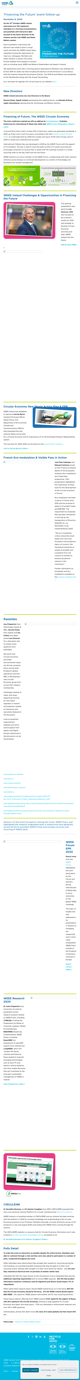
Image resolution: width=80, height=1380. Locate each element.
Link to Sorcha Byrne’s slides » (16, 448)
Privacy (49, 1375)
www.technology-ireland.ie (14, 787)
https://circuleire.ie (64, 1212)
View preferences (67, 1370)
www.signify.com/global (13, 774)
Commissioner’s (52, 121)
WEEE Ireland (34, 1322)
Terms (6, 1371)
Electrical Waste (21, 1322)
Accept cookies (30, 1370)
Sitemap (15, 1371)
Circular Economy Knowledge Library (27, 1235)
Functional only (48, 1370)
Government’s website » (54, 444)
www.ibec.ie (8, 779)
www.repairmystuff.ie (12, 783)
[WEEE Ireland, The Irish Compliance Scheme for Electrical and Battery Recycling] (7, 3)
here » (54, 82)
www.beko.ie (9, 792)
